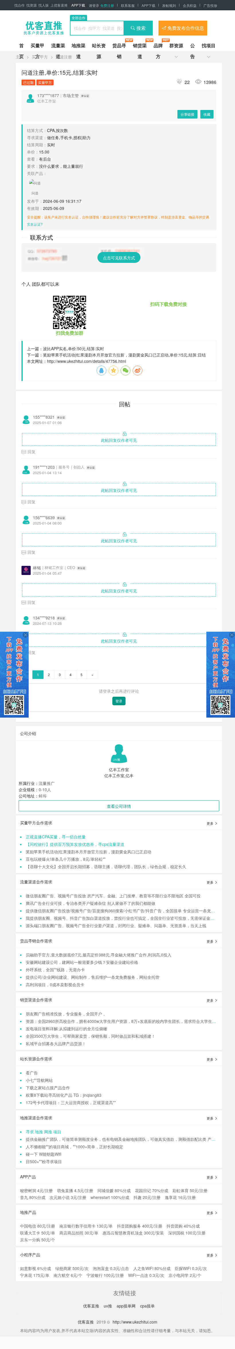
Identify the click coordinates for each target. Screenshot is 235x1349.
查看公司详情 (119, 806)
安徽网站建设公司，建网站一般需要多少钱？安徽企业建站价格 (82, 962)
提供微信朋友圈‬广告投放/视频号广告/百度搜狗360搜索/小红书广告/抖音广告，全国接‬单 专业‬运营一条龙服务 (122, 910)
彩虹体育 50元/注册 (190, 1190)
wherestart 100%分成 (110, 1197)
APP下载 (78, 5)
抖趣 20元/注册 (147, 1197)
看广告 (32, 1073)
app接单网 (127, 1306)
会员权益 (190, 5)
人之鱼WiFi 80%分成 (152, 1268)
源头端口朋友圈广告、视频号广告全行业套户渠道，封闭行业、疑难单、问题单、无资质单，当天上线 (116, 925)
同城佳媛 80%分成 (114, 1190)
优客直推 (91, 1306)
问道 (35, 193)
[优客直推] (43, 28)
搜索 (141, 28)
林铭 (37, 567)
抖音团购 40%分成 (183, 1226)
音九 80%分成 (32, 1197)
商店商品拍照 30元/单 (78, 1233)
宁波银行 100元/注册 (105, 1275)
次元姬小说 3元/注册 (68, 1197)
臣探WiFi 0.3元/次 (191, 1268)
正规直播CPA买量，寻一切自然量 (56, 837)
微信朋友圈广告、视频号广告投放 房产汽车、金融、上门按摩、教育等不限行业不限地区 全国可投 (113, 896)
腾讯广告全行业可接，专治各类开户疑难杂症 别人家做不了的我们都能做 (90, 903)
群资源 (176, 45)
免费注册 (107, 5)
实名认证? (35, 224)
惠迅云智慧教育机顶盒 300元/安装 (133, 1233)
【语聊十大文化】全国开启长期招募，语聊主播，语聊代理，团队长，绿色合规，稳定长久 (106, 866)
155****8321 (44, 417)
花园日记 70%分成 (151, 1190)
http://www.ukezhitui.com (135, 1322)
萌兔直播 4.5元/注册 (75, 1190)
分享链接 (187, 114)
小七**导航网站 (39, 1080)
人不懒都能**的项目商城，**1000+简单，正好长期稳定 (74, 1146)
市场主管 (71, 95)
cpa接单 (147, 1306)
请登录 (94, 5)
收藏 (206, 114)
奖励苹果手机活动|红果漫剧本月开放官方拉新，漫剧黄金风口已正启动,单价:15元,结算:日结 (124, 355)
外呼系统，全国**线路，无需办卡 (55, 969)
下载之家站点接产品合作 (48, 1087)
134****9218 (44, 618)
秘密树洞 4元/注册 (36, 1190)
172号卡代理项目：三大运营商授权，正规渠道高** (71, 1102)
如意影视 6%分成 (35, 1268)
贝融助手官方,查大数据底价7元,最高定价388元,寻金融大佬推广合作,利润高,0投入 (98, 955)
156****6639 (44, 517)
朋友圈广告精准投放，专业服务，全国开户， (66, 1014)
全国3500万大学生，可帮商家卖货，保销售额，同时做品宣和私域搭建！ (90, 1036)
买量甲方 (40, 57)
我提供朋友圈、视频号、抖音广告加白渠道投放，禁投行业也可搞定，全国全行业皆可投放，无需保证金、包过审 (126, 918)
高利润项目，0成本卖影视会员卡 (55, 984)
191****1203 (44, 467)
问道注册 (64, 57)
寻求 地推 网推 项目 (43, 1132)
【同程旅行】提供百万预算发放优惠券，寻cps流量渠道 (75, 844)
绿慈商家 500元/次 (72, 1268)
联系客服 (128, 5)
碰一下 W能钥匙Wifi (43, 1154)
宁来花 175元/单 (34, 1275)
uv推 (108, 1306)
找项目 (209, 45)
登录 (118, 700)
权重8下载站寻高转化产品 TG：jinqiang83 (63, 1095)
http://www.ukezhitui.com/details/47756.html (86, 361)
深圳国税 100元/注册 (186, 1233)
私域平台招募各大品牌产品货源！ (56, 1043)
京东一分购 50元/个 (37, 1239)
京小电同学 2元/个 (185, 1275)
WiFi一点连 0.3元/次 (146, 1275)
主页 (20, 57)
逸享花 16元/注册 (180, 1197)
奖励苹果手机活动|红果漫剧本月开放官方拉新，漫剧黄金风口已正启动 (88, 851)
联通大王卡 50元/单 (37, 1233)
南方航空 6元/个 (68, 1275)
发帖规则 (169, 5)
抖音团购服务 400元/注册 (139, 1226)
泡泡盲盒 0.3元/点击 (111, 1268)
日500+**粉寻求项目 (44, 1161)
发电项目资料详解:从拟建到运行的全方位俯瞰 (66, 1028)
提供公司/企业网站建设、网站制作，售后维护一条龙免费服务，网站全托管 (92, 977)
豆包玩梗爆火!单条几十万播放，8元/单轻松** (65, 859)
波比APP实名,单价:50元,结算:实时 (73, 348)
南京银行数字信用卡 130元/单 (86, 1226)
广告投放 (210, 5)
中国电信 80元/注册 (37, 1226)
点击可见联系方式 (119, 258)
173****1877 (48, 95)
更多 (210, 823)
